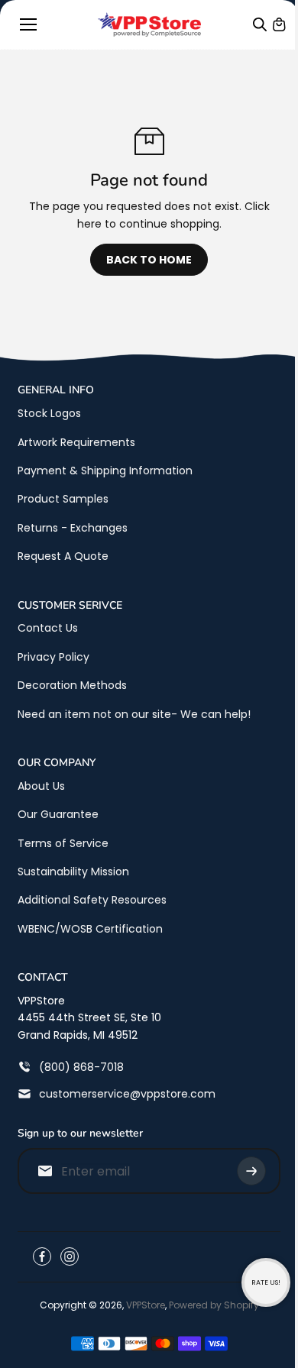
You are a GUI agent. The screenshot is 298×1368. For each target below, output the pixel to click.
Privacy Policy (53, 657)
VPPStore (145, 1304)
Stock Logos (49, 413)
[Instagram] (69, 1256)
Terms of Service (63, 843)
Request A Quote (63, 556)
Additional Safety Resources (92, 899)
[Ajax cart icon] (279, 24)
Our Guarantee (58, 814)
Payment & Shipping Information (105, 470)
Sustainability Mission (73, 871)
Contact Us (48, 627)
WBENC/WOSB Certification (90, 928)
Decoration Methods (72, 685)
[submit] (251, 1170)
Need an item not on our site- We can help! (134, 714)
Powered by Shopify (214, 1304)
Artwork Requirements (76, 442)
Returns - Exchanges (73, 527)
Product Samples (63, 498)
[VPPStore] (149, 24)
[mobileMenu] (28, 24)
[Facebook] (42, 1256)
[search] (259, 24)
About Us (41, 786)
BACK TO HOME (149, 259)
